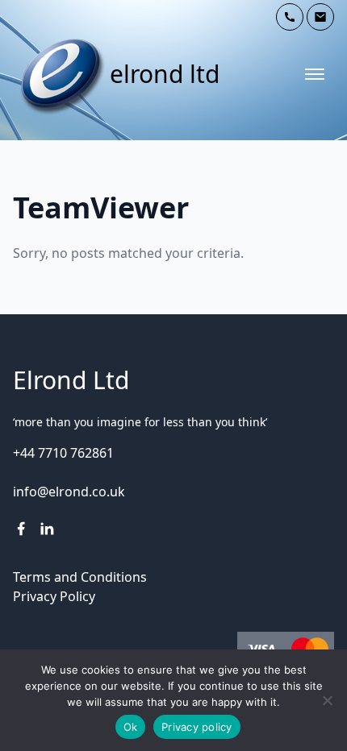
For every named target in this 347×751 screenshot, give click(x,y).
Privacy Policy (54, 596)
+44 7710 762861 (63, 453)
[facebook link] (21, 529)
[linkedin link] (47, 529)
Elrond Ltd (164, 74)
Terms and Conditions (80, 577)
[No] (327, 700)
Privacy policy (196, 726)
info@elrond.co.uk (69, 491)
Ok (130, 726)
